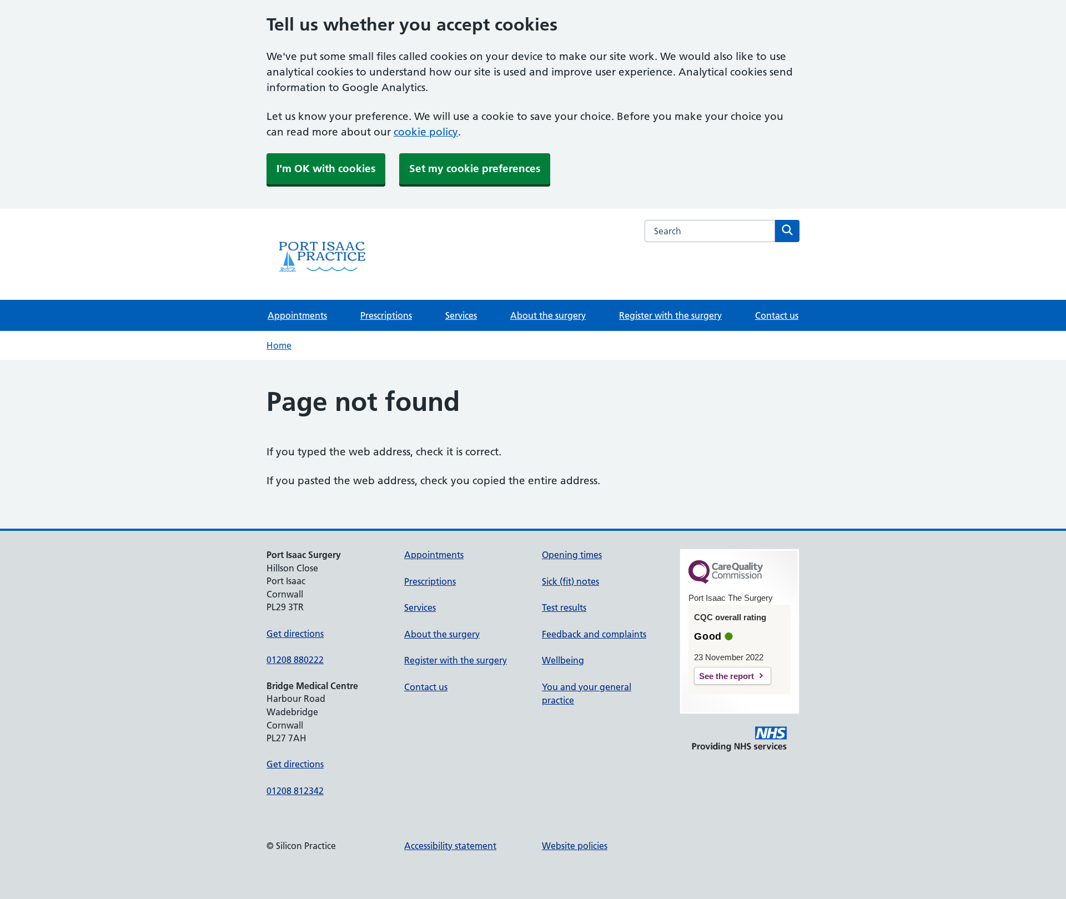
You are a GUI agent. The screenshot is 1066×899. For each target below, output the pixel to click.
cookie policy (426, 131)
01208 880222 (295, 659)
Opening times (572, 554)
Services (461, 315)
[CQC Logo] (725, 580)
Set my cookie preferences (474, 168)
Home (278, 345)
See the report (726, 676)
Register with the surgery (670, 315)
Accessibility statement (450, 845)
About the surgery (548, 315)
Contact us (776, 315)
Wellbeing (563, 660)
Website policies (574, 845)
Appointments (297, 315)
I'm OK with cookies (325, 168)
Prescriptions (386, 315)
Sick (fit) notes (570, 581)
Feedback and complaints (594, 634)
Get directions (295, 633)
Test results (564, 607)
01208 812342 (295, 790)
